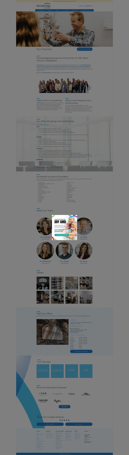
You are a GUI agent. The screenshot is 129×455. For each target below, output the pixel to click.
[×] (64, 227)
